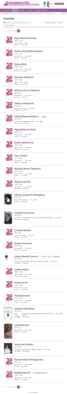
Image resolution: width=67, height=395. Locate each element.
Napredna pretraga (9, 25)
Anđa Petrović (21, 325)
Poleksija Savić (22, 295)
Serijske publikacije (41, 10)
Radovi (22, 10)
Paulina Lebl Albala (24, 308)
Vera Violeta (20, 155)
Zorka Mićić (20, 64)
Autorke (15, 10)
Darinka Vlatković (24, 77)
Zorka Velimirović (24, 142)
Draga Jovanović (23, 243)
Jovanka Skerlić (22, 230)
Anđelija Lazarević (24, 212)
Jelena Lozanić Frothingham (29, 194)
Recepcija (30, 10)
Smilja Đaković (22, 372)
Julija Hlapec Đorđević (26, 116)
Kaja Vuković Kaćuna (25, 37)
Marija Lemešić (22, 181)
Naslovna (7, 10)
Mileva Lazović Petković (27, 90)
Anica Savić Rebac (23, 344)
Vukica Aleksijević (24, 103)
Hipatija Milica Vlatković (27, 168)
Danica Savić (21, 282)
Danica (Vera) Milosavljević (28, 51)
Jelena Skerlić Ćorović (26, 256)
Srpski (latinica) (59, 3)
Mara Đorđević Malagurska (28, 359)
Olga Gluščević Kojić (25, 129)
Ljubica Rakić (21, 269)
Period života (47, 22)
